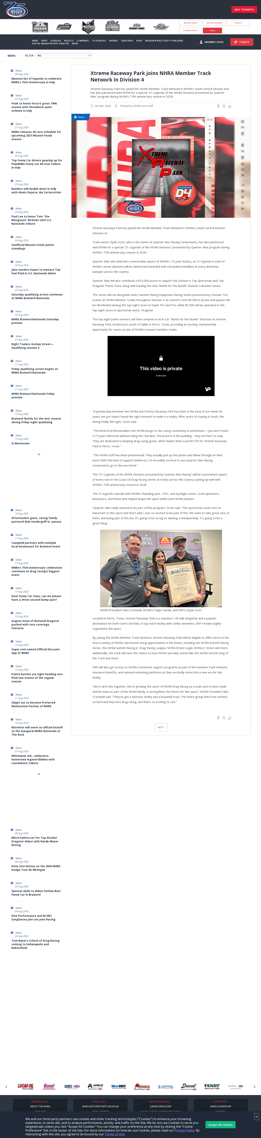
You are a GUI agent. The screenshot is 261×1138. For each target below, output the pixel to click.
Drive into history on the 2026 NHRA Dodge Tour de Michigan (35, 868)
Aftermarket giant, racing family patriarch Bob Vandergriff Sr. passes (36, 519)
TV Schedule (99, 40)
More (75, 43)
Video (44, 40)
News (35, 40)
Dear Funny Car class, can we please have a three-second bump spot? (36, 597)
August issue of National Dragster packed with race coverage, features (35, 624)
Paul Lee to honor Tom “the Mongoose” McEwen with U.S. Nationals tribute (31, 220)
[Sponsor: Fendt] (208, 1086)
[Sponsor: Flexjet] (232, 1086)
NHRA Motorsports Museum (100, 1106)
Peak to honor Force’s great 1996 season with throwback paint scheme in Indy (34, 107)
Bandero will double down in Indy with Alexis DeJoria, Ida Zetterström (36, 190)
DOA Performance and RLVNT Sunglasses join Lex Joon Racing (33, 917)
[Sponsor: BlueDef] (115, 1086)
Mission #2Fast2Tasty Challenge (164, 40)
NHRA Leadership (220, 1106)
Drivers (113, 40)
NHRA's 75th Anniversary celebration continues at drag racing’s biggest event (36, 571)
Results (69, 40)
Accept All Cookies (220, 1125)
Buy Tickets (244, 9)
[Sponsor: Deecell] (185, 1086)
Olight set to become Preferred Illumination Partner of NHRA (33, 704)
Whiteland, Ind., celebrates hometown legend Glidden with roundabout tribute (33, 759)
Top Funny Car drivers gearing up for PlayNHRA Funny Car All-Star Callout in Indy (36, 163)
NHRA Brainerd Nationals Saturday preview (35, 321)
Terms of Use (115, 1134)
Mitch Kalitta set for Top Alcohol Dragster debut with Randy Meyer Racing (34, 841)
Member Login (214, 42)
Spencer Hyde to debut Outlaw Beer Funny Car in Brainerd (36, 892)
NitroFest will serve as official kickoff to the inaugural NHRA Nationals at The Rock (37, 731)
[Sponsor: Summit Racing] (45, 1086)
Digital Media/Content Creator (50, 43)
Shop (139, 40)
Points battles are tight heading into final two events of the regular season (37, 677)
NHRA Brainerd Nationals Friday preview (33, 395)
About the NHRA (40, 1106)
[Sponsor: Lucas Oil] (22, 1086)
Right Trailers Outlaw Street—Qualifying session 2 (32, 345)
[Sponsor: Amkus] (92, 1086)
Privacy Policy (184, 1130)
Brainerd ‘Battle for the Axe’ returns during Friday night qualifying (36, 420)
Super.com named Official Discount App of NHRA (35, 651)
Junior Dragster (160, 1106)
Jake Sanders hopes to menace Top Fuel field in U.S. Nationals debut (35, 271)
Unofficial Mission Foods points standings (32, 246)
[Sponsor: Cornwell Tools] (162, 1086)
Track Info (127, 40)
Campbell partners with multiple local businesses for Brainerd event (35, 544)
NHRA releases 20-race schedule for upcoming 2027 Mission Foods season (36, 135)
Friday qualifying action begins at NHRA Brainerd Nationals (34, 370)
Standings (83, 40)
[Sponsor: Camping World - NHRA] (68, 1086)
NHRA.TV (238, 23)
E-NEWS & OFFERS (190, 30)
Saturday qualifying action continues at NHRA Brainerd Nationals (37, 296)
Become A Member (214, 23)
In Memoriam (20, 443)
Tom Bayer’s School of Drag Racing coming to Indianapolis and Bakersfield (35, 944)
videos (212, 30)
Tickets (244, 42)
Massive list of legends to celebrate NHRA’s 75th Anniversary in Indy (36, 80)
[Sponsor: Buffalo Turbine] (138, 1086)
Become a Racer (190, 23)
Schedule (55, 40)
